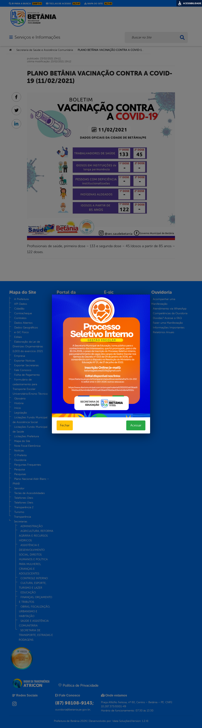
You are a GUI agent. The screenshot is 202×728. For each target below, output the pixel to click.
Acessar (135, 425)
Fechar (64, 425)
